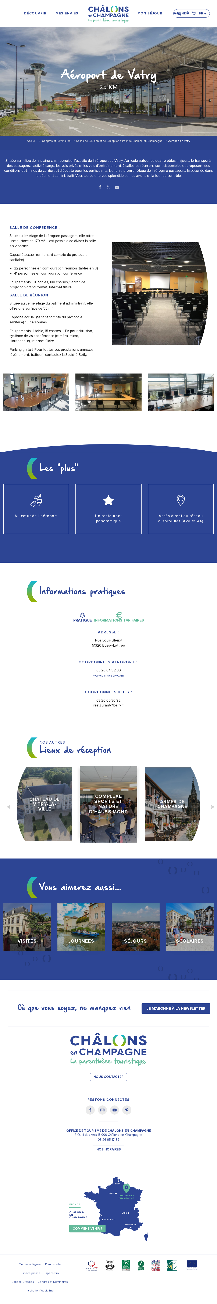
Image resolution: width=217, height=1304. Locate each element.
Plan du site (53, 1264)
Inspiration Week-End (40, 1290)
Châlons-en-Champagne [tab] (78, 1215)
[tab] (82, 617)
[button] (180, 11)
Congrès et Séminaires (53, 1282)
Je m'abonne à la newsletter (176, 1008)
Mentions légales (30, 1264)
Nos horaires (108, 1150)
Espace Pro (51, 1273)
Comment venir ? (87, 1229)
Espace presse (30, 1273)
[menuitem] (35, 13)
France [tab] (75, 1204)
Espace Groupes (23, 1282)
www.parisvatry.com (108, 675)
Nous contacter (108, 1077)
